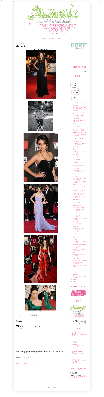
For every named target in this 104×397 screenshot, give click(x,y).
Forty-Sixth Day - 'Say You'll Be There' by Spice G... (79, 103)
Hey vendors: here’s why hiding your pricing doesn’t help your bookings (78, 346)
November (75, 90)
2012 (73, 85)
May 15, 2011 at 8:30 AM (30, 324)
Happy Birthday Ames (77, 184)
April (74, 279)
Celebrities (22, 316)
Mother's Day (75, 226)
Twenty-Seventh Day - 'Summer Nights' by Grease (79, 203)
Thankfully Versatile (77, 223)
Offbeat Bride (74, 344)
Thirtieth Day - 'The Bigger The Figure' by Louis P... (79, 191)
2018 (73, 80)
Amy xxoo (22, 324)
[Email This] (30, 315)
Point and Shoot (76, 105)
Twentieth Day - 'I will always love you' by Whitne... (79, 250)
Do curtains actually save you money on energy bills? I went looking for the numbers (78, 354)
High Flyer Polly (76, 123)
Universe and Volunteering (78, 112)
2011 (73, 87)
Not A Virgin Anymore (77, 212)
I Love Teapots (76, 118)
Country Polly (75, 156)
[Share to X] (33, 315)
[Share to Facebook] (35, 315)
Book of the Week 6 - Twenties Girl (80, 260)
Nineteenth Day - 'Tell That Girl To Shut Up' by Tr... (80, 255)
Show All (85, 364)
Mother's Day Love (76, 257)
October (74, 92)
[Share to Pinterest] (36, 315)
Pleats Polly (75, 201)
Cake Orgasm (75, 148)
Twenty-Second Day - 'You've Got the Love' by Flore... (79, 235)
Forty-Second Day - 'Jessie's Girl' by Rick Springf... (79, 125)
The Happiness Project (77, 174)
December (75, 88)
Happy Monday (76, 110)
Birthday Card (75, 176)
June (74, 99)
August (74, 95)
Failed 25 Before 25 (77, 168)
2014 (73, 81)
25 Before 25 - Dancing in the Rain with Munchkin (80, 266)
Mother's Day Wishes (77, 231)
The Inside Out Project (77, 258)
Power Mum (75, 137)
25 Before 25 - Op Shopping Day (79, 244)
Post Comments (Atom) (27, 357)
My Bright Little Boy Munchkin (79, 207)
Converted (75, 127)
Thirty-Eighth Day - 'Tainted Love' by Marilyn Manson (79, 144)
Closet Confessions (76, 359)
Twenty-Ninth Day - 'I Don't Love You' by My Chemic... (79, 194)
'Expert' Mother (76, 154)
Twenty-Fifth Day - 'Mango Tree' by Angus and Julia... (79, 214)
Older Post (62, 355)
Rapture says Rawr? (77, 161)
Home (43, 38)
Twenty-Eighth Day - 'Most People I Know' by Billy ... (80, 197)
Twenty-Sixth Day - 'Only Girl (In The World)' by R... (79, 210)
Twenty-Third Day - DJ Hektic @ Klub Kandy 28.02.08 (79, 229)
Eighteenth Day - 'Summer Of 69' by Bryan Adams (79, 263)
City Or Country (76, 237)
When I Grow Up (27, 316)
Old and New (75, 233)
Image (41, 99)
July (73, 97)
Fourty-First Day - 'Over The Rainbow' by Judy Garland (78, 130)
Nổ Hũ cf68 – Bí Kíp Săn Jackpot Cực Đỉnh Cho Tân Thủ (79, 361)
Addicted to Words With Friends (79, 132)
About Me (51, 38)
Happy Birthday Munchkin (78, 205)
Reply (21, 328)
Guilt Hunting (75, 239)
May (74, 101)
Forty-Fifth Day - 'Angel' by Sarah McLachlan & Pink (79, 108)
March (74, 281)
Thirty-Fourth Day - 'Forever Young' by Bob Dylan (78, 171)
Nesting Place (74, 339)
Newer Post (19, 355)
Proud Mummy (76, 246)
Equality (74, 173)
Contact (59, 38)
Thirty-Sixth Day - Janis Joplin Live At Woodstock (79, 159)
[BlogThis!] (32, 315)
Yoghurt (74, 252)
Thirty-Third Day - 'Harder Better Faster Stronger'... (79, 179)
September (75, 94)
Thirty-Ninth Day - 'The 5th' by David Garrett (79, 139)
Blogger (54, 387)
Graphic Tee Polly (76, 247)
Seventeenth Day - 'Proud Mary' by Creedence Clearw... (80, 270)
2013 (73, 83)
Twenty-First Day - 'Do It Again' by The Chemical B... (80, 242)
